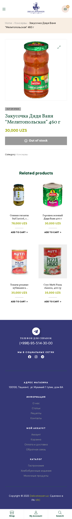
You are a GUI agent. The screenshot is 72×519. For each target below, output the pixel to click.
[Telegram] (42, 356)
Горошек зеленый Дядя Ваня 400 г (53, 217)
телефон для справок (36, 338)
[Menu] (6, 9)
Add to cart (18, 232)
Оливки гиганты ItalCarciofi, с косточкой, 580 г (19, 217)
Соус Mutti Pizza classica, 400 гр (53, 286)
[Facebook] (29, 356)
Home (8, 23)
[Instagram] (36, 356)
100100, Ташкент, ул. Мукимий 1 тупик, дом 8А (36, 387)
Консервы (21, 23)
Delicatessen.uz (39, 496)
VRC (37, 500)
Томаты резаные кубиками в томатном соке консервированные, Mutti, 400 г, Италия (19, 286)
